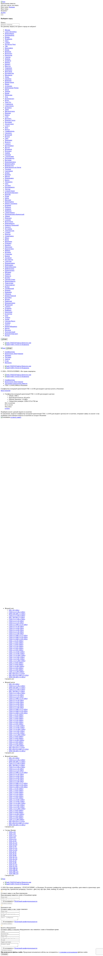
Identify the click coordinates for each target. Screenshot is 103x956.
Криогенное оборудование (14, 353)
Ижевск (7, 62)
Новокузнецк (9, 82)
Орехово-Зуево (10, 279)
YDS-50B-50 (13, 868)
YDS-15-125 (13, 848)
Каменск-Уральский (12, 225)
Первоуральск (9, 270)
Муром (7, 299)
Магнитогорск (10, 111)
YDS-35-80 (12, 863)
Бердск (7, 328)
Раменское (8, 301)
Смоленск (8, 133)
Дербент (8, 274)
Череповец (8, 140)
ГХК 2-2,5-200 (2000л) (16, 671)
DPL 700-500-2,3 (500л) (17, 617)
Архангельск (9, 124)
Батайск (7, 277)
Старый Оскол (10, 191)
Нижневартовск (10, 162)
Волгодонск (9, 221)
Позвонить (25, 344)
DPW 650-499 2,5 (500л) (17, 614)
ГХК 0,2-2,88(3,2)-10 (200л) (18, 624)
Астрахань (8, 86)
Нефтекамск (9, 265)
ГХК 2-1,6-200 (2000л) (16, 666)
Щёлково (8, 272)
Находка (8, 234)
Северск (7, 306)
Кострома (8, 160)
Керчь (7, 240)
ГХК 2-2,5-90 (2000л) (16, 670)
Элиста (7, 324)
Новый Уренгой (10, 296)
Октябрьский (9, 288)
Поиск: (3, 22)
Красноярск (9, 48)
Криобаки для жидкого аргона (15, 599)
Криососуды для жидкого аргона (16, 606)
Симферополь (9, 131)
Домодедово (9, 283)
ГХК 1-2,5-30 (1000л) (16, 646)
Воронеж (8, 51)
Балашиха (8, 107)
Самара (7, 42)
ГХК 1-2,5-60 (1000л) (16, 648)
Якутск (7, 147)
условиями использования (68, 952)
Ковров (7, 256)
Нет (4, 12)
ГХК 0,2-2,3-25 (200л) (16, 623)
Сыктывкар (9, 171)
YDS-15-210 (13, 850)
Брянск (7, 115)
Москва (7, 30)
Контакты (8, 362)
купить (7, 408)
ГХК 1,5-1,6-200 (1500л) (17, 655)
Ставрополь (9, 104)
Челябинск (8, 39)
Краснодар (8, 55)
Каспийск (8, 297)
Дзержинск (8, 182)
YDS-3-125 (12, 835)
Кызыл (7, 287)
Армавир (8, 209)
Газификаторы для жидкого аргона (17, 592)
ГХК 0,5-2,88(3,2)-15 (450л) (18, 635)
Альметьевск (9, 236)
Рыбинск (8, 207)
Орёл (6, 138)
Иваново (8, 113)
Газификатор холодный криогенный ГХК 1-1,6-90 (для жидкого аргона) (29, 546)
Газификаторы (10, 352)
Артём (7, 319)
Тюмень (7, 59)
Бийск (7, 198)
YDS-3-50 (12, 834)
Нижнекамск (9, 178)
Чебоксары (8, 95)
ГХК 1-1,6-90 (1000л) (16, 644)
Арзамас (8, 323)
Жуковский (9, 305)
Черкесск (8, 276)
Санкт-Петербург (11, 32)
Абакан (7, 216)
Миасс (7, 238)
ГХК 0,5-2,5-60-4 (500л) (17, 615)
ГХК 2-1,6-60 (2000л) (16, 662)
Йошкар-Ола (9, 165)
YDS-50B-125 (13, 872)
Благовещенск (10, 187)
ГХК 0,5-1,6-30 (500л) (16, 626)
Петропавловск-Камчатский (14, 214)
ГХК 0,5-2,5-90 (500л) (16, 634)
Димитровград (10, 285)
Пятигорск (8, 247)
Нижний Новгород (11, 334)
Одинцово (8, 254)
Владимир (8, 122)
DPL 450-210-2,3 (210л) (17, 673)
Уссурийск (8, 229)
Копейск (8, 245)
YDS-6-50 (12, 837)
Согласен (4, 954)
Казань (7, 37)
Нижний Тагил (10, 120)
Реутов (7, 335)
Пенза (7, 89)
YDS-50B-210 (13, 873)
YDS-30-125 (13, 857)
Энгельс (7, 189)
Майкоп (7, 250)
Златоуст (8, 227)
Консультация (5, 390)
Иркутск (8, 66)
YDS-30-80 (12, 855)
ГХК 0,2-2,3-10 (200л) (16, 621)
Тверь (7, 109)
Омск (7, 41)
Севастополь (9, 106)
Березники (8, 241)
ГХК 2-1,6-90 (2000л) (16, 664)
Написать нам (26, 343)
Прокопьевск (9, 202)
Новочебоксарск (10, 267)
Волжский (8, 135)
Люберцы (8, 211)
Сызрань (8, 220)
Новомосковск (10, 263)
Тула (6, 97)
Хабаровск (8, 70)
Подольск (8, 151)
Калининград (9, 98)
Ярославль (8, 71)
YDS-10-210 (13, 844)
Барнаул (7, 64)
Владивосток (9, 73)
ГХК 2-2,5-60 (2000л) (16, 668)
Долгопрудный (10, 332)
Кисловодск (9, 259)
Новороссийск (10, 164)
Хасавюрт (8, 258)
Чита (6, 127)
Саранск (8, 144)
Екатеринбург (9, 35)
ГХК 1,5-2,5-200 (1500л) (17, 661)
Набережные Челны (12, 88)
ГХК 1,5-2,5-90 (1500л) (17, 659)
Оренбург (8, 79)
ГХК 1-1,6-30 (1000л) (16, 641)
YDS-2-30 (12, 832)
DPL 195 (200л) (14, 610)
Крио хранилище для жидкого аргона (18, 597)
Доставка (8, 357)
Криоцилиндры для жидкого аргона (17, 608)
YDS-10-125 (13, 843)
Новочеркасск (9, 223)
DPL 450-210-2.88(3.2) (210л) (19, 675)
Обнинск (8, 294)
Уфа (6, 46)
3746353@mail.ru (15, 460)
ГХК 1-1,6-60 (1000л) (16, 643)
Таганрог (8, 169)
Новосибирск (9, 33)
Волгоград (8, 53)
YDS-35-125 (13, 864)
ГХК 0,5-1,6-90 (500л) (16, 630)
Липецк (7, 91)
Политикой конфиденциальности (25, 475)
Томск (7, 77)
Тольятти (8, 60)
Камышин (8, 292)
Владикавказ (9, 145)
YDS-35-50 (12, 861)
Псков (7, 196)
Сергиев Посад (10, 321)
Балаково (8, 205)
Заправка (8, 355)
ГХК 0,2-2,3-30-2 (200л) (17, 612)
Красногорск (9, 249)
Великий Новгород (11, 192)
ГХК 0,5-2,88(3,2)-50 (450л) (18, 637)
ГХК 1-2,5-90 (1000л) (16, 650)
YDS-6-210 (12, 839)
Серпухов (8, 261)
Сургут (7, 126)
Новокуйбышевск (11, 326)
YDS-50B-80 (13, 870)
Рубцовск (8, 243)
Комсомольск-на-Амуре (13, 167)
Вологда (7, 142)
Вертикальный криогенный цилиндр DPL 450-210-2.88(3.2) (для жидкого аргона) (33, 562)
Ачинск (7, 317)
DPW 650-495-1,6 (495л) (17, 677)
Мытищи (8, 200)
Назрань (7, 290)
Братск (7, 180)
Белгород (8, 118)
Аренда (7, 359)
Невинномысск (10, 281)
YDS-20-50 (12, 852)
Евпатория (8, 312)
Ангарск (8, 185)
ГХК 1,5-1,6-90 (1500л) (17, 653)
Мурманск (8, 149)
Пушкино (8, 308)
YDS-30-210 (13, 859)
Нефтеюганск (9, 268)
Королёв (8, 194)
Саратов (7, 57)
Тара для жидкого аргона (13, 595)
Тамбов (7, 153)
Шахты (7, 176)
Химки (7, 173)
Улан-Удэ (8, 102)
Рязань (7, 84)
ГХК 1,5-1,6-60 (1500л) (17, 652)
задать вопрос (5, 605)
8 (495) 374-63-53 (17, 458)
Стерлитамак (9, 156)
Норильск (8, 218)
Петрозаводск (9, 158)
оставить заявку (15, 417)
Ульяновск (8, 68)
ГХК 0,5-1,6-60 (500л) (16, 628)
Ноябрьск (8, 310)
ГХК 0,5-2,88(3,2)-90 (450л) (18, 639)
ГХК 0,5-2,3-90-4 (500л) (17, 619)
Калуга (7, 129)
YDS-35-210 (13, 866)
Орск (6, 183)
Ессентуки (8, 314)
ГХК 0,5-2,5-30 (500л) (16, 632)
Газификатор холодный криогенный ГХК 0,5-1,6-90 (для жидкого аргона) (30, 529)
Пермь (7, 50)
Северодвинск (10, 212)
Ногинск (8, 330)
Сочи (6, 117)
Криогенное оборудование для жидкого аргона (21, 593)
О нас (7, 361)
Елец (6, 315)
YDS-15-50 (12, 846)
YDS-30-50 (12, 854)
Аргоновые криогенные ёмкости (16, 383)
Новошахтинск (10, 303)
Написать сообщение (8, 455)
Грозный (8, 155)
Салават (7, 232)
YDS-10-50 (12, 841)
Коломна (8, 252)
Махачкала (8, 75)
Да (2, 12)
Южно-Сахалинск (11, 203)
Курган (7, 136)
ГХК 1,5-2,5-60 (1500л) (17, 657)
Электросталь (9, 230)
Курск (7, 100)
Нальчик (12, 7)
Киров (7, 93)
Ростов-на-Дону (10, 44)
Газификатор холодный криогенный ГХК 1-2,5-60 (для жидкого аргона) (29, 513)
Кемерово (8, 80)
